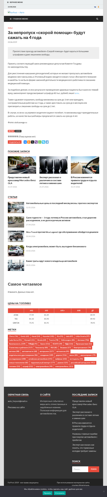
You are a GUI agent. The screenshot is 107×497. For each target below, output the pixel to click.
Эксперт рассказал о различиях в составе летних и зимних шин (50, 180)
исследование (17, 359)
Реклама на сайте (16, 407)
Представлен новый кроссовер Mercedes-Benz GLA (22, 180)
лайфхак (61, 359)
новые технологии (18, 363)
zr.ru (77, 93)
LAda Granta (83, 336)
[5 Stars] (17, 136)
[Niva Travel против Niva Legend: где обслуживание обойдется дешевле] (16, 232)
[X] (32, 142)
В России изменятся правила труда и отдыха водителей (84, 180)
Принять (47, 493)
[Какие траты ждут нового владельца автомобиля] (16, 261)
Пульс (10, 28)
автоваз (14, 351)
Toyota (53, 340)
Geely (24, 336)
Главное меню (20, 19)
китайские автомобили (40, 359)
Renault (29, 340)
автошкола (62, 351)
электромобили (44, 366)
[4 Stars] (15, 136)
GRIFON (16, 323)
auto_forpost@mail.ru (17, 401)
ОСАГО (57, 344)
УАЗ (53, 348)
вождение (46, 355)
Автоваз (83, 340)
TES (15, 319)
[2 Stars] (11, 136)
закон (73, 355)
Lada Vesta (15, 340)
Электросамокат (82, 348)
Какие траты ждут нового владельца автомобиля (51, 261)
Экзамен (65, 348)
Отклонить (59, 493)
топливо (14, 366)
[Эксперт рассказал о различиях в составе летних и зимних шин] (53, 174)
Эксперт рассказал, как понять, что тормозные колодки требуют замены (84, 447)
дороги (61, 355)
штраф (28, 366)
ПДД (69, 344)
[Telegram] (47, 142)
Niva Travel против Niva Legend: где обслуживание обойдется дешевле (62, 232)
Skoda (41, 340)
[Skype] (43, 142)
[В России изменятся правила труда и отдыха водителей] (85, 174)
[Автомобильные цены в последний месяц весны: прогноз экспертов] (16, 203)
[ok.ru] (98, 7)
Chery (13, 336)
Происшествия (84, 344)
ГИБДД (32, 344)
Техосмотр (41, 348)
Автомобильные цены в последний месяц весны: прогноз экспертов (62, 203)
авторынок (47, 351)
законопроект (88, 355)
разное (63, 363)
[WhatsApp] (39, 142)
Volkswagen (68, 340)
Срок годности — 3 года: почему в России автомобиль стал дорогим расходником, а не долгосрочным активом (61, 219)
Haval (36, 336)
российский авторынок (83, 363)
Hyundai (48, 336)
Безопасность (17, 344)
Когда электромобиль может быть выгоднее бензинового (56, 246)
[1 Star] (9, 136)
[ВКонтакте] (25, 142)
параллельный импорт (43, 363)
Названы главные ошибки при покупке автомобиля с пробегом (84, 437)
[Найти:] (85, 469)
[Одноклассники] (28, 142)
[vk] (95, 7)
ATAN (16, 315)
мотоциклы (76, 359)
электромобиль (64, 366)
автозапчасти (29, 351)
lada (69, 336)
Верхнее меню (16, 2)
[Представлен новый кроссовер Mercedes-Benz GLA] (22, 174)
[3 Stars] (13, 136)
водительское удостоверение (23, 355)
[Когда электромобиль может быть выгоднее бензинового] (16, 246)
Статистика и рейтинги (20, 348)
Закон (18, 131)
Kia (60, 336)
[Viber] (36, 142)
